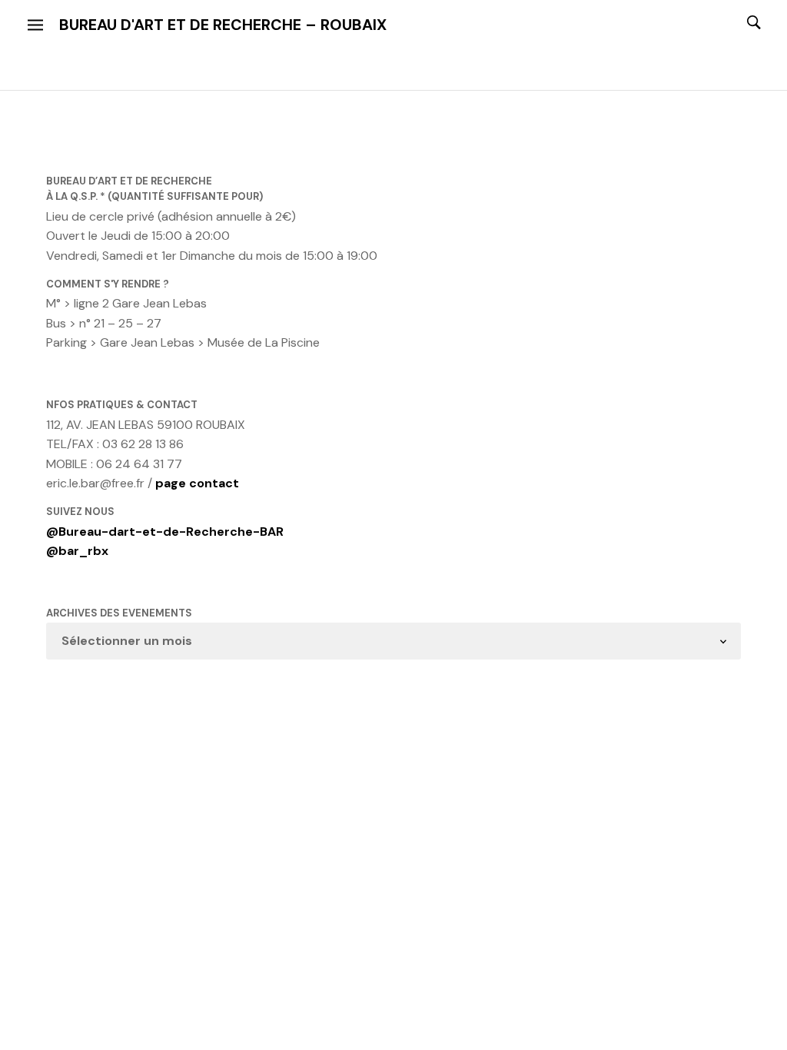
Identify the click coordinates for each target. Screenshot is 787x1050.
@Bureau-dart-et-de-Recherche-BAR (165, 531)
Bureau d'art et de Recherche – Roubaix (223, 24)
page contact (197, 483)
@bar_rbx (77, 551)
